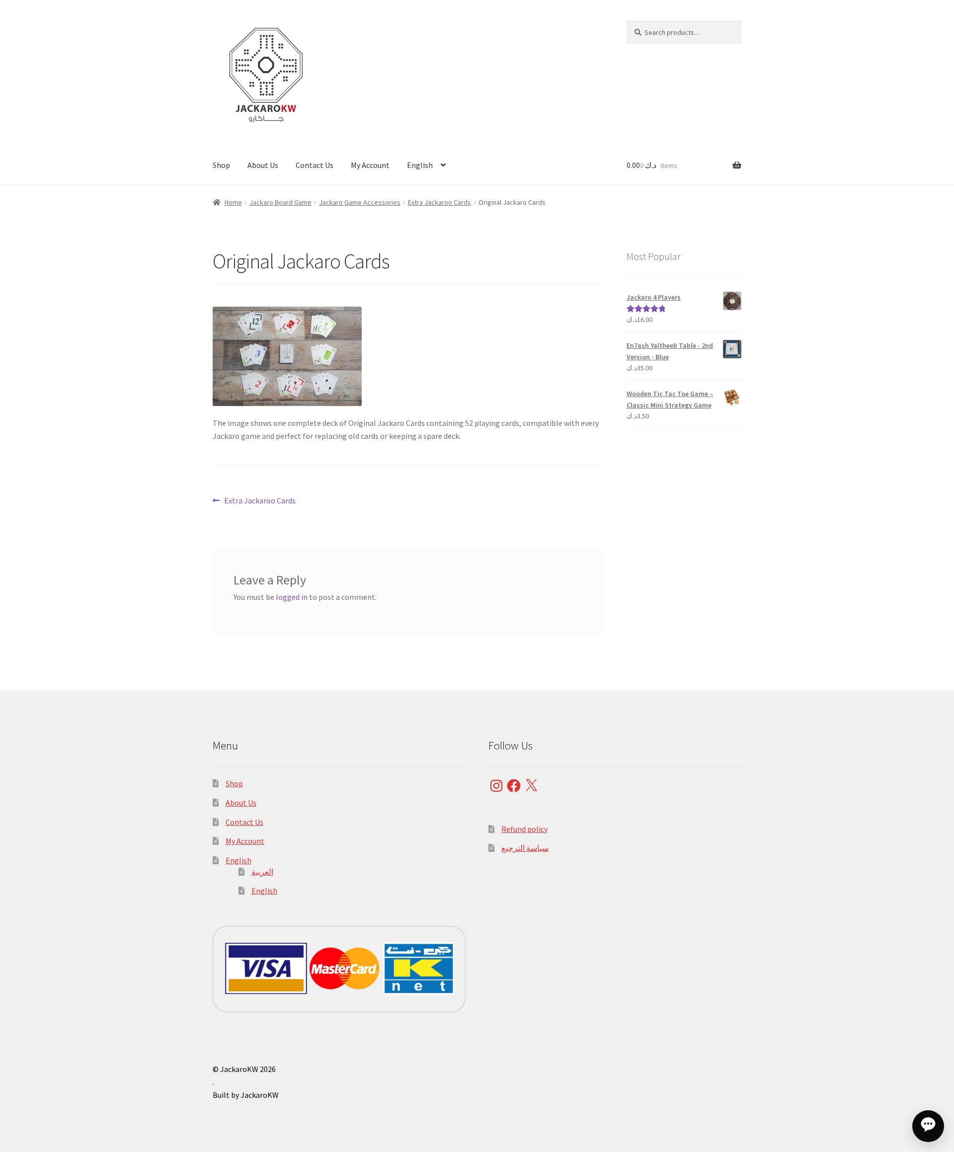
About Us (262, 165)
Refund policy (524, 829)
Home (233, 202)
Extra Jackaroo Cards (439, 202)
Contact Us (314, 165)
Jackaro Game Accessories (359, 202)
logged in (292, 597)
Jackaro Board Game (280, 202)
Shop (221, 165)
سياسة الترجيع (525, 848)
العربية (262, 872)
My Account (370, 165)
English (420, 165)
